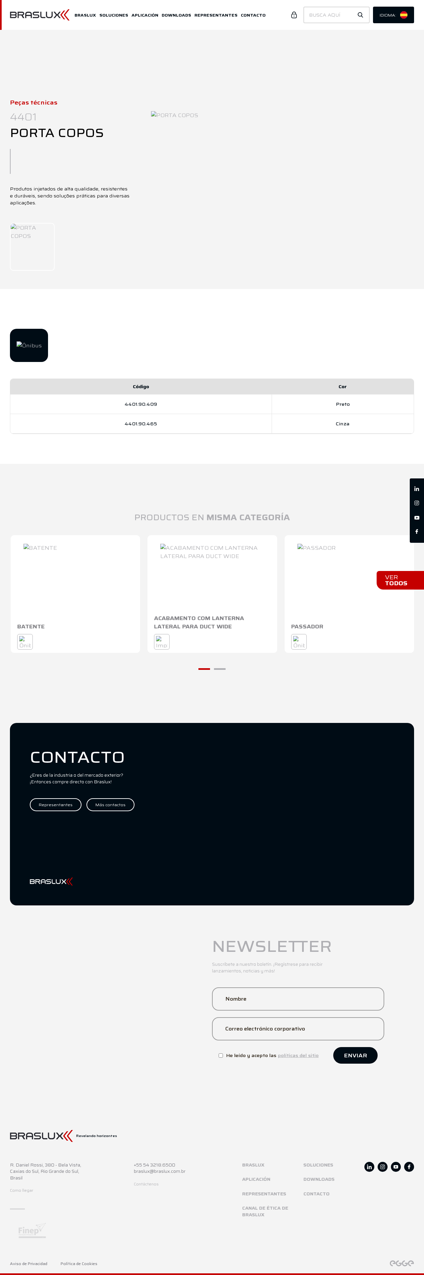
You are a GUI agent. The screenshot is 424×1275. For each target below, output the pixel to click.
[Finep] (98, 1230)
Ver (396, 580)
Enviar (355, 1055)
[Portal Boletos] (294, 15)
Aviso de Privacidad (28, 1264)
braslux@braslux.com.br (160, 1171)
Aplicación (145, 15)
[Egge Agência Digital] (402, 1263)
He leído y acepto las (272, 1055)
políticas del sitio (298, 1055)
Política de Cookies (79, 1264)
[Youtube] (416, 518)
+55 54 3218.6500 (154, 1165)
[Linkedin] (416, 489)
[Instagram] (416, 503)
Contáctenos (146, 1184)
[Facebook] (416, 532)
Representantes (216, 15)
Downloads (176, 15)
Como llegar (21, 1190)
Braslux (85, 15)
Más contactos (110, 805)
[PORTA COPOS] (32, 247)
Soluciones (113, 15)
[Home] (42, 15)
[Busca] (360, 15)
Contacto (253, 15)
